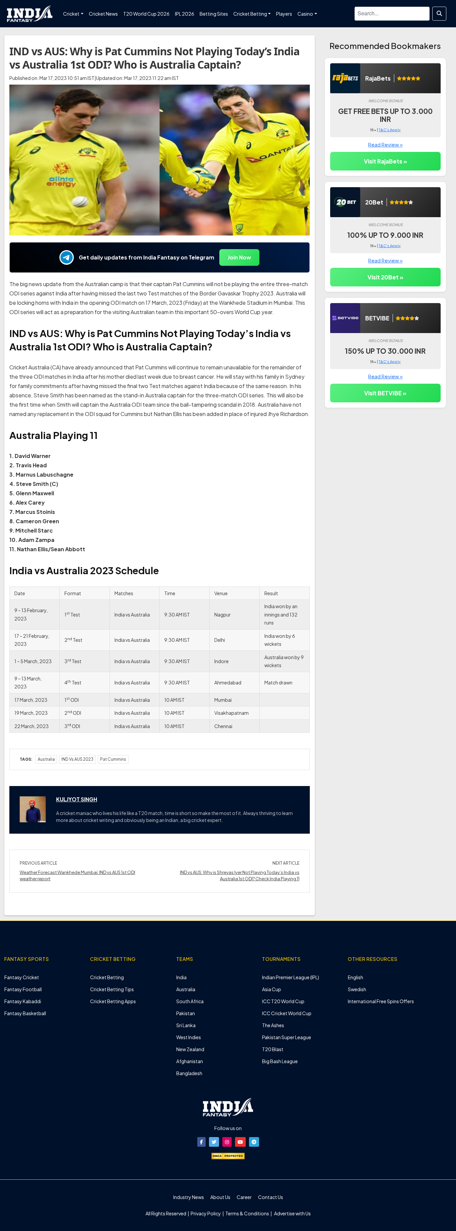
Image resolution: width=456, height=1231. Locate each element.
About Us (220, 1197)
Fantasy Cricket (21, 977)
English (355, 977)
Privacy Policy (206, 1213)
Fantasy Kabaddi (22, 1001)
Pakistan (185, 1013)
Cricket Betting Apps (113, 1001)
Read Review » (385, 144)
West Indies (188, 1037)
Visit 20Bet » (385, 277)
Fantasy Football (23, 989)
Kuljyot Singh (76, 799)
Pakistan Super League (286, 1037)
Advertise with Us (292, 1213)
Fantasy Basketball (25, 1013)
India (181, 977)
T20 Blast (272, 1049)
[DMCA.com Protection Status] (228, 1155)
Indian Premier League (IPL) (290, 977)
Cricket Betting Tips (112, 989)
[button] (201, 1142)
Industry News (188, 1197)
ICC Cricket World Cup (286, 1013)
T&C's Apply (390, 130)
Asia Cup (271, 989)
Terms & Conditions (247, 1213)
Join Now (239, 257)
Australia (46, 759)
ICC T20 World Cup (283, 1001)
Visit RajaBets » (385, 161)
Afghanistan (189, 1061)
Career (244, 1197)
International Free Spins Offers (381, 1001)
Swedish (357, 989)
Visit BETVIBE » (385, 393)
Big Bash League (280, 1061)
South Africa (190, 1001)
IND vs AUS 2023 (77, 759)
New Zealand (190, 1049)
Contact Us (270, 1197)
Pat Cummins (113, 759)
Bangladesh (189, 1073)
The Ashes (273, 1025)
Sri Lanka (186, 1025)
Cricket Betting (107, 977)
